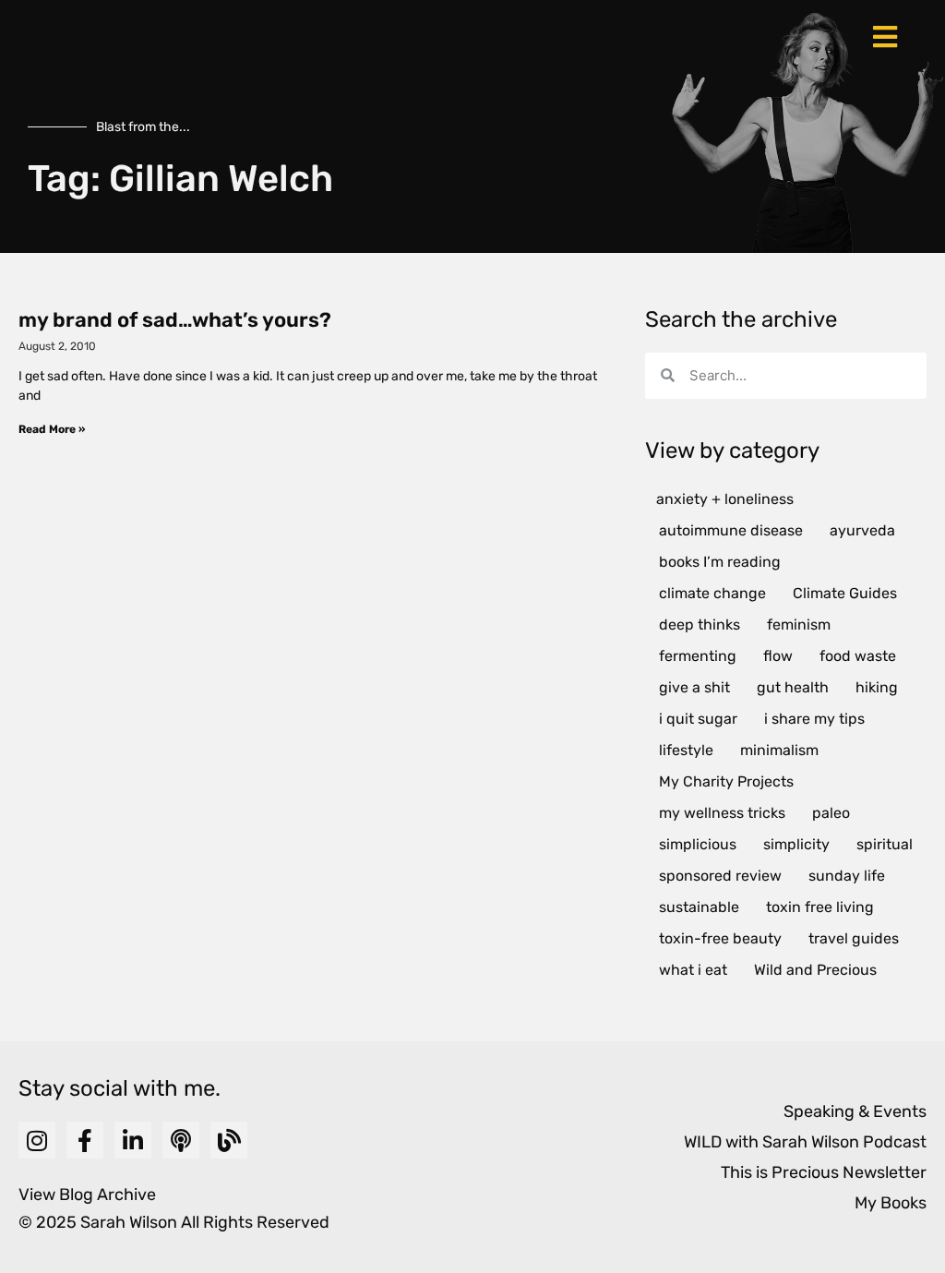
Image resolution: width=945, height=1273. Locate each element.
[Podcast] (180, 1140)
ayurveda (862, 530)
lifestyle (686, 750)
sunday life (846, 875)
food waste (857, 656)
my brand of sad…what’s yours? (174, 319)
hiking (876, 687)
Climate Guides (845, 593)
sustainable (699, 907)
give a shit (694, 687)
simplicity (796, 844)
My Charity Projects (726, 781)
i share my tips (814, 718)
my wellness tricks (722, 813)
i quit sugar (698, 718)
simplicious (697, 844)
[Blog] (228, 1140)
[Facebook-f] (84, 1140)
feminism (799, 624)
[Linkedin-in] (132, 1140)
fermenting (697, 656)
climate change (712, 593)
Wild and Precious (815, 970)
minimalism (779, 750)
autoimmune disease (731, 530)
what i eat (693, 970)
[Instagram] (36, 1140)
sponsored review (720, 875)
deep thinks (699, 624)
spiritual (884, 844)
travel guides (853, 938)
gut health (793, 687)
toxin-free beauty (720, 938)
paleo (831, 813)
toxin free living (820, 907)
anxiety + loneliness (725, 499)
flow (778, 656)
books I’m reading (720, 561)
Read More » (51, 429)
